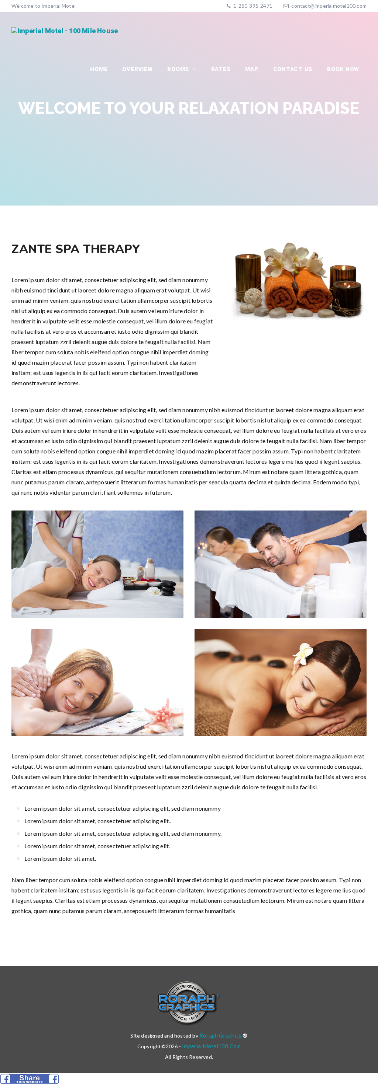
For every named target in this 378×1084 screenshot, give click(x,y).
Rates (221, 69)
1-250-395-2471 (252, 6)
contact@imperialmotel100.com (329, 6)
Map (251, 69)
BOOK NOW (343, 69)
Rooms (179, 69)
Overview (137, 69)
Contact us (293, 69)
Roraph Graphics (220, 1035)
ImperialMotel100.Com (211, 1046)
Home (98, 69)
